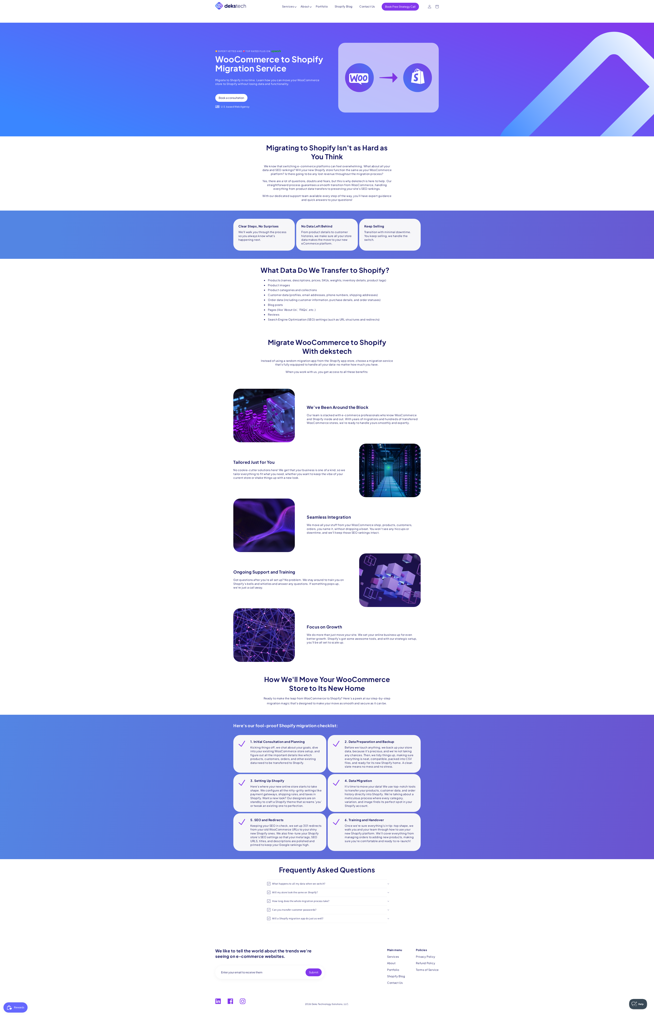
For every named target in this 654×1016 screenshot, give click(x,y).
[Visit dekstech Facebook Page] (230, 1001)
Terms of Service (427, 969)
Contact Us (367, 6)
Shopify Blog (344, 6)
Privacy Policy (425, 956)
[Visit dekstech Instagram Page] (242, 1001)
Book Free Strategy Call (400, 6)
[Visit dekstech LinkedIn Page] (218, 1001)
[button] (327, 883)
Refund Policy (425, 963)
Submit (313, 972)
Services (288, 6)
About (305, 6)
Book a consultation (231, 98)
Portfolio (322, 6)
